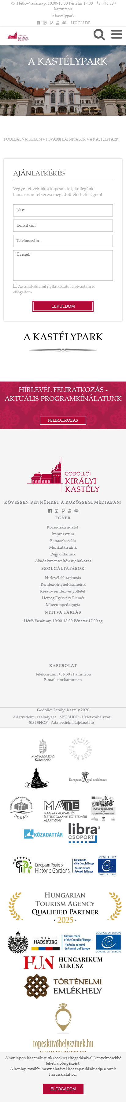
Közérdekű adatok (63, 527)
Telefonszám (24, 238)
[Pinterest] (51, 23)
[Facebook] (38, 23)
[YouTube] (58, 23)
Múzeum (33, 139)
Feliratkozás (63, 421)
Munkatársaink (63, 548)
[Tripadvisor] (64, 23)
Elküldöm (63, 306)
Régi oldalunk (63, 554)
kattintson (73, 680)
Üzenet (19, 253)
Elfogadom (63, 1089)
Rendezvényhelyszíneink (63, 585)
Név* (17, 207)
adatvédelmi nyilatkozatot (47, 287)
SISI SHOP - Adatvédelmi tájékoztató (61, 723)
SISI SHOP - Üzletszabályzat (85, 717)
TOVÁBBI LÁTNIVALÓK (66, 139)
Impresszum (63, 534)
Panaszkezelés (63, 541)
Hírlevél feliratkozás (63, 578)
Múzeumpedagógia (63, 605)
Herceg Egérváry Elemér (63, 598)
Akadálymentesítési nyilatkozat (63, 561)
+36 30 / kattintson (74, 674)
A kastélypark (63, 16)
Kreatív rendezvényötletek (63, 591)
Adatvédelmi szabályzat (34, 717)
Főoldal (12, 139)
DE (88, 23)
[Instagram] (44, 23)
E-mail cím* (23, 222)
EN (81, 23)
